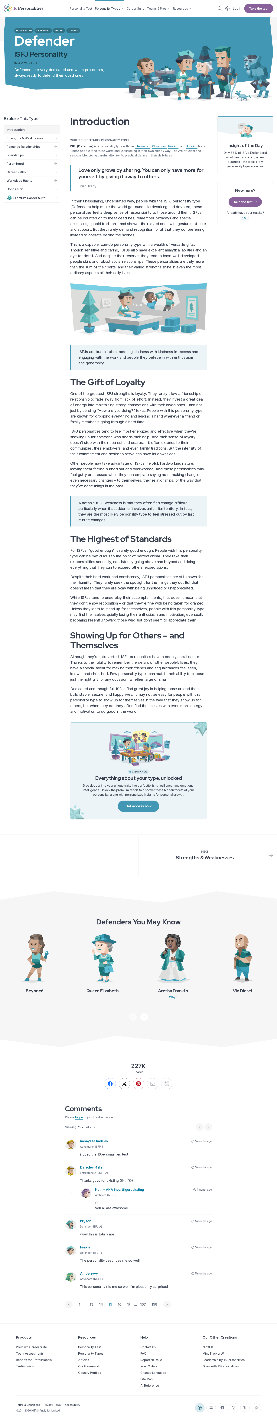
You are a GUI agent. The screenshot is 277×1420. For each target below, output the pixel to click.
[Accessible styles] (199, 1407)
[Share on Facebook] (110, 1083)
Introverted (142, 146)
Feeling (173, 146)
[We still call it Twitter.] (124, 1083)
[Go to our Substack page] (211, 1407)
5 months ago (203, 1141)
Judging (191, 146)
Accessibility (72, 1404)
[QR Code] (256, 1407)
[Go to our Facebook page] (222, 1407)
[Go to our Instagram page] (233, 1407)
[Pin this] (138, 1083)
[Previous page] (69, 1304)
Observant (159, 146)
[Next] (144, 1017)
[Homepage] (23, 8)
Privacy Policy (52, 1404)
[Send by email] (152, 1083)
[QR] (166, 1083)
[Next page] (167, 1304)
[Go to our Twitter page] (245, 1407)
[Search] (220, 8)
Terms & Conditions (28, 1404)
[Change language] (227, 8)
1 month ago (204, 1189)
